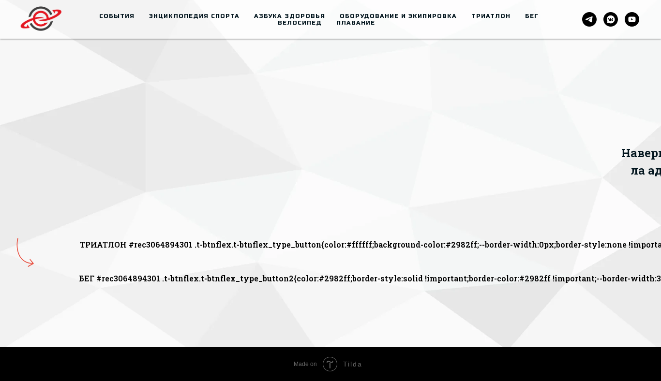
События (117, 16)
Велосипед (300, 22)
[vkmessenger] (610, 19)
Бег (532, 16)
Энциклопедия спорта (194, 16)
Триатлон (491, 16)
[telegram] (589, 19)
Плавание (355, 22)
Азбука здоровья (289, 16)
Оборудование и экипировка (398, 16)
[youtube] (632, 19)
